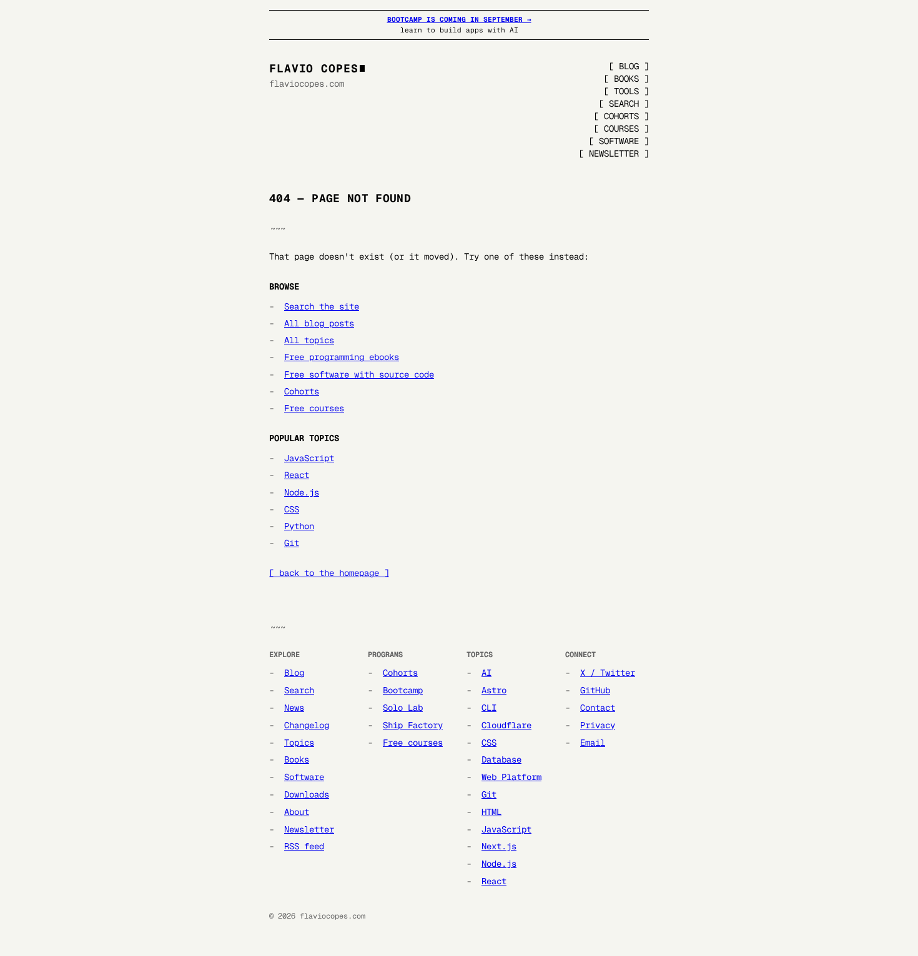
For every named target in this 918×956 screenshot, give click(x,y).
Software (304, 777)
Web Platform (511, 777)
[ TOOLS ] (626, 91)
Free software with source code (359, 374)
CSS (291, 509)
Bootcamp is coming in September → (459, 19)
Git (291, 543)
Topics (299, 742)
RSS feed (304, 846)
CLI (488, 707)
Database (501, 759)
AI (486, 672)
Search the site (321, 306)
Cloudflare (506, 725)
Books (296, 759)
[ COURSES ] (621, 128)
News (294, 707)
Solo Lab (403, 707)
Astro (493, 690)
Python (299, 526)
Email (592, 742)
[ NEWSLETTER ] (614, 153)
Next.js (498, 846)
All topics (309, 340)
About (296, 811)
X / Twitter (607, 672)
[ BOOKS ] (626, 78)
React (296, 474)
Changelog (306, 725)
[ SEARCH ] (624, 103)
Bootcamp (403, 690)
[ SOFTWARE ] (619, 141)
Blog (294, 672)
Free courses (314, 408)
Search (299, 690)
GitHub (595, 690)
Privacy (597, 725)
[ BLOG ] (629, 66)
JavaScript (309, 458)
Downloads (306, 794)
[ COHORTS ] (621, 116)
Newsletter (309, 829)
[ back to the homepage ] (329, 572)
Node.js (301, 492)
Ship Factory (413, 725)
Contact (597, 707)
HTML (491, 811)
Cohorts (301, 391)
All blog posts (319, 323)
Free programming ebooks (341, 357)
